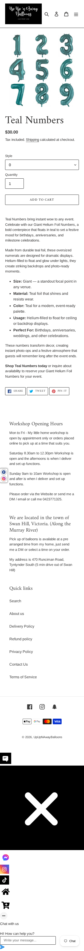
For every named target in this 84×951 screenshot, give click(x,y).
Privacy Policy (21, 652)
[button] (42, 759)
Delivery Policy (21, 626)
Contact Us (18, 664)
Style (8, 156)
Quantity (11, 174)
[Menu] (76, 14)
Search (15, 601)
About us (16, 614)
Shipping (32, 140)
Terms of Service (23, 677)
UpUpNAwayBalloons (48, 737)
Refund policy (20, 639)
